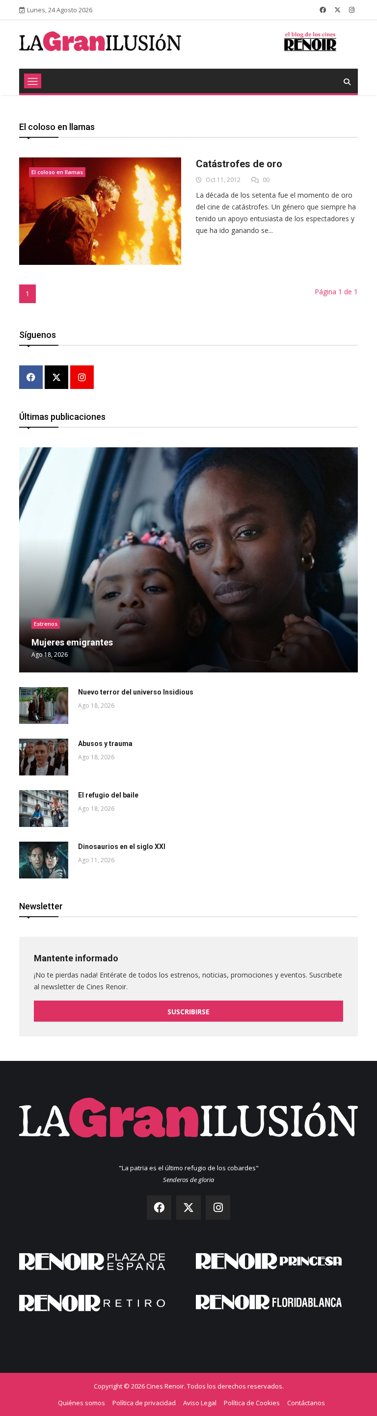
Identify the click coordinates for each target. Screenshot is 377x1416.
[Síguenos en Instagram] (351, 9)
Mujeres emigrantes (72, 642)
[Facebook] (31, 378)
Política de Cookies (252, 1402)
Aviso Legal (199, 1402)
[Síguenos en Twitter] (337, 9)
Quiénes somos (81, 1402)
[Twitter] (56, 378)
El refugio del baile (108, 795)
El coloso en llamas (57, 172)
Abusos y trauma (105, 743)
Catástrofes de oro (239, 164)
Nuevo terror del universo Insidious (135, 692)
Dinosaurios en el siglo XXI (121, 846)
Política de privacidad (144, 1402)
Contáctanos (306, 1402)
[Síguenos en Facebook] (323, 9)
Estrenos (45, 623)
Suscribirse (188, 1011)
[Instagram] (82, 378)
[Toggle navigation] (32, 81)
